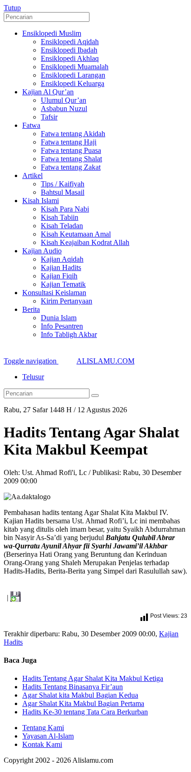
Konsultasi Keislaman (54, 293)
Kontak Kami (42, 744)
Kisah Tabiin (59, 217)
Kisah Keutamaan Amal (76, 234)
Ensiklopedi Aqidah (70, 42)
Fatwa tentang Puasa (71, 150)
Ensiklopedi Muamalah (74, 67)
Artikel (32, 175)
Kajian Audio (42, 251)
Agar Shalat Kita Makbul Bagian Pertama (83, 703)
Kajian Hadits (61, 267)
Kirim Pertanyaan (66, 301)
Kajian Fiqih (59, 276)
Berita (31, 309)
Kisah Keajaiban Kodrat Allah (85, 242)
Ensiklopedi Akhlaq (70, 58)
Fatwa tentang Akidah (73, 134)
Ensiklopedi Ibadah (69, 50)
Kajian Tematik (63, 284)
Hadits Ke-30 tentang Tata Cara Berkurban (85, 712)
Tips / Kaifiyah (62, 184)
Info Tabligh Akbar (69, 334)
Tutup (12, 8)
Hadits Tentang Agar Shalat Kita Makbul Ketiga (92, 678)
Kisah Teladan (62, 226)
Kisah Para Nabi (65, 209)
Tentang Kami (43, 728)
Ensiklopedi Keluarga (72, 83)
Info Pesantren (62, 326)
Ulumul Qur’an (63, 100)
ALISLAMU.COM (105, 361)
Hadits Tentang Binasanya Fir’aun (72, 687)
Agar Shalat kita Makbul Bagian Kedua (80, 695)
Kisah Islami (40, 201)
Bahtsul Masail (62, 192)
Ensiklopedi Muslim (51, 33)
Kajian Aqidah (62, 259)
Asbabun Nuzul (64, 108)
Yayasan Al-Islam (48, 736)
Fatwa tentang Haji (68, 142)
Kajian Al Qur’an (48, 92)
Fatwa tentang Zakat (71, 167)
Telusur (33, 377)
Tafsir (49, 117)
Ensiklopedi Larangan (73, 75)
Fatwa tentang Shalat (71, 159)
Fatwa (31, 125)
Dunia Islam (58, 318)
